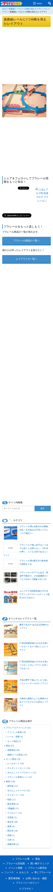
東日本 (12, 822)
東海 (11, 826)
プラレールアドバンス (18, 727)
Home (4, 9)
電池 (37, 859)
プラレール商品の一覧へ (26, 240)
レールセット (15, 763)
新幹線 (12, 786)
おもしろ (24, 872)
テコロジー (14, 813)
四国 (11, 835)
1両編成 (13, 808)
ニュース (9, 872)
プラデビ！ (28, 888)
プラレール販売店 (37, 868)
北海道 (12, 817)
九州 (11, 840)
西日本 (12, 831)
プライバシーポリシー (27, 883)
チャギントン (15, 795)
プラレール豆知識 (15, 863)
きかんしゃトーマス (18, 790)
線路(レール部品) (17, 754)
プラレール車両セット (19, 777)
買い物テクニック (39, 863)
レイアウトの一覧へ (26, 259)
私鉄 (11, 799)
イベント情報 (15, 868)
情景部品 (13, 750)
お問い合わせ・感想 (36, 878)
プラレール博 (22, 859)
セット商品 (14, 741)
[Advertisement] (26, 55)
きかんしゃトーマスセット (21, 772)
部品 (10, 745)
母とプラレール (42, 872)
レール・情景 (15, 736)
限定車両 (13, 804)
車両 (10, 781)
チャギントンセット (18, 768)
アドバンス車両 (16, 732)
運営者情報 (14, 878)
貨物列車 (13, 844)
